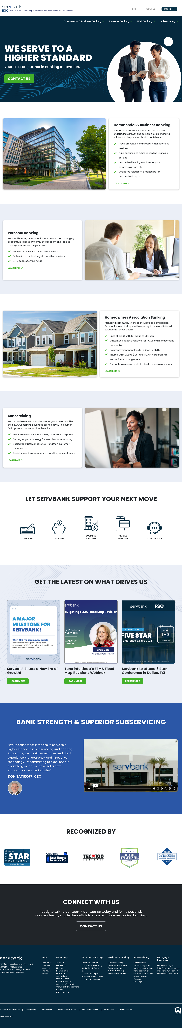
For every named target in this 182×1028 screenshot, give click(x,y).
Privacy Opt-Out (126, 1009)
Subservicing (167, 21)
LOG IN (167, 9)
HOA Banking (144, 21)
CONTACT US (154, 538)
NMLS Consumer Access (67, 1009)
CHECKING (28, 538)
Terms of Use (47, 1009)
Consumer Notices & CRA (10, 1009)
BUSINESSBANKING (91, 537)
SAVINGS (59, 538)
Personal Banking (119, 21)
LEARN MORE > (121, 183)
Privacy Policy (31, 1009)
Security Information (90, 1009)
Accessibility (109, 1009)
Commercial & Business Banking (82, 21)
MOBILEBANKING (123, 537)
